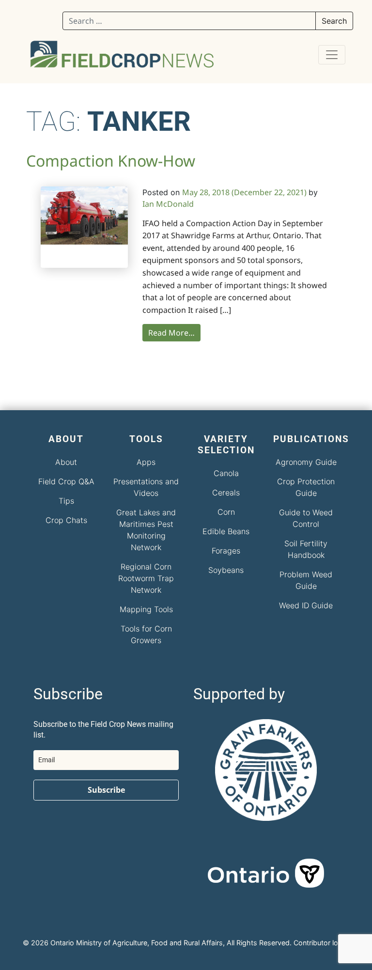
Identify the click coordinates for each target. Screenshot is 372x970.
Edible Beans (225, 531)
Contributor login (321, 943)
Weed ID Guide (306, 605)
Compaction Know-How (110, 160)
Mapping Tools (146, 609)
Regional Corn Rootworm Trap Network (146, 578)
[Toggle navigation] (331, 54)
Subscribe (106, 790)
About (66, 462)
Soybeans (226, 570)
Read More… (171, 332)
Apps (146, 462)
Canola (226, 473)
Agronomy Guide (306, 462)
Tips (66, 501)
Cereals (226, 492)
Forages (226, 550)
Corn (226, 512)
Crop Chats (66, 520)
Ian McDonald (168, 204)
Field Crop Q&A (66, 481)
